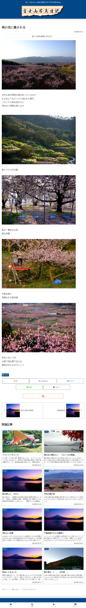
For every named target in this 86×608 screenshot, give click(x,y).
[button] (56, 387)
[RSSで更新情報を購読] (43, 396)
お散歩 (6, 375)
